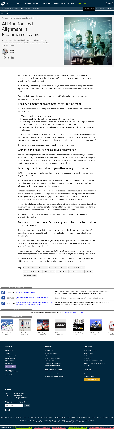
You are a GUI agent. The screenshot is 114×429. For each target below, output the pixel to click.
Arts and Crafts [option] (37, 427)
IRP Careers (87, 358)
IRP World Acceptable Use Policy (63, 417)
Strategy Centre (89, 8)
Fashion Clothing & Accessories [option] (97, 427)
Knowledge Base (101, 8)
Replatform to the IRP (51, 374)
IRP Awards (87, 356)
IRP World (110, 8)
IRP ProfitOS (9, 351)
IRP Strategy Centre (17, 8)
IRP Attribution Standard (52, 358)
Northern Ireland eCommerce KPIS (94, 363)
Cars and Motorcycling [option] (73, 427)
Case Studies (46, 3)
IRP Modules (9, 363)
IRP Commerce (5, 8)
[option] (19, 427)
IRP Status (87, 365)
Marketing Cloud (10, 358)
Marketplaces (9, 360)
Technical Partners (89, 376)
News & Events (59, 3)
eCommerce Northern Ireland (93, 360)
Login (109, 3)
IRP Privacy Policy (93, 417)
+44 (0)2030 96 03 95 (21, 398)
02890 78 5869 (19, 394)
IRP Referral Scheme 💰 (92, 379)
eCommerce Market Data (52, 365)
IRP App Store (10, 366)
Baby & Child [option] (54, 427)
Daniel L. (12, 50)
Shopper (7, 353)
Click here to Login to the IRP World (72, 312)
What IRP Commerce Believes (25, 292)
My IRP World (49, 351)
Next (111, 327)
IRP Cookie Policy (107, 417)
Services (28, 3)
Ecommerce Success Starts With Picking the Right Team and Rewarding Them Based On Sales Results (34, 303)
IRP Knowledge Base (51, 353)
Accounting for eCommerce (53, 363)
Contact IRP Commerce (91, 351)
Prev (2, 327)
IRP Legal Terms (49, 360)
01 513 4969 (18, 396)
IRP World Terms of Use (80, 417)
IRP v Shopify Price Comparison (54, 376)
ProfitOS (19, 3)
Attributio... (36, 8)
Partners (36, 3)
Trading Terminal (10, 356)
